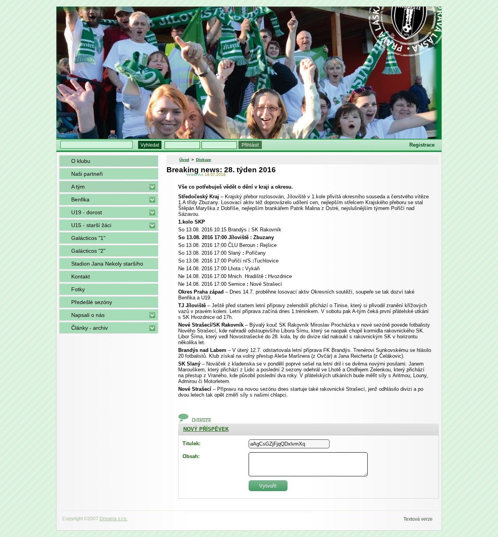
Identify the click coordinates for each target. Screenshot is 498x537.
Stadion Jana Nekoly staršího (107, 264)
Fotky (78, 289)
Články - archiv (89, 328)
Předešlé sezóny (91, 302)
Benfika (80, 199)
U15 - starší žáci (91, 225)
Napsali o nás (88, 315)
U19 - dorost (86, 212)
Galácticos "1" (88, 238)
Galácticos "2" (88, 251)
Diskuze (203, 159)
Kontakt (80, 276)
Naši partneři (87, 174)
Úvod (184, 159)
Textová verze (418, 519)
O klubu (80, 161)
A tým (78, 187)
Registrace (422, 145)
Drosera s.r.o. (114, 518)
